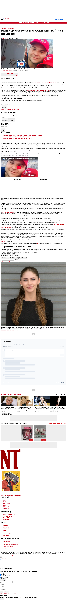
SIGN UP (4, 107)
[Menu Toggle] (2, 19)
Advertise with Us (7, 516)
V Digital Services (7, 548)
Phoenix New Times (8, 546)
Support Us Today (5, 261)
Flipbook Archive (7, 533)
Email (2, 104)
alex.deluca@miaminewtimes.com (9, 330)
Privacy (17, 109)
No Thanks (3, 580)
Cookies (10, 551)
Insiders (3, 574)
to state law (41, 145)
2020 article (11, 202)
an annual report (48, 209)
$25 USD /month (14, 257)
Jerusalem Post (23, 231)
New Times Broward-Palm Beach (11, 544)
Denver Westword (7, 543)
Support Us (59, 19)
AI (18, 551)
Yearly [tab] (13, 253)
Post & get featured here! (57, 423)
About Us (5, 525)
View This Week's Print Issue (8, 493)
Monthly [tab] (9, 253)
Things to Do (4, 573)
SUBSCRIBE (5, 120)
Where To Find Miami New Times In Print (11, 495)
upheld (38, 243)
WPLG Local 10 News (6, 70)
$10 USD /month (5, 257)
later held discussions (6, 227)
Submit (6, 591)
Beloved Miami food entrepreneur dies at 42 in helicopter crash (33, 22)
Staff (4, 530)
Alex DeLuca (5, 38)
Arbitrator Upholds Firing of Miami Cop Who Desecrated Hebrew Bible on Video (22, 135)
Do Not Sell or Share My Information (10, 555)
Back (2, 591)
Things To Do (6, 507)
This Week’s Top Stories (6, 575)
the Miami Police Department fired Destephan (38, 90)
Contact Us (6, 527)
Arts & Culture (6, 503)
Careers (5, 532)
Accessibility (15, 551)
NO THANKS (12, 120)
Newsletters (6, 508)
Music (4, 505)
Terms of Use (6, 517)
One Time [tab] (4, 253)
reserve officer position (8, 212)
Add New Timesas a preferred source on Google (10, 74)
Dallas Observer (7, 541)
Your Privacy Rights (24, 551)
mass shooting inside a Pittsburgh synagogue (44, 82)
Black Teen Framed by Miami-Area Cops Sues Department (17, 138)
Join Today (3, 578)
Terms (13, 109)
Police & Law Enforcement (7, 28)
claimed (30, 234)
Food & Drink (6, 502)
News (4, 500)
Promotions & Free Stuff (9, 514)
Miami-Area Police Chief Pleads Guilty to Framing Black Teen (18, 137)
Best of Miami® (4, 577)
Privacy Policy (6, 519)
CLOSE (3, 130)
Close (2, 599)
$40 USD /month (23, 257)
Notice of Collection (6, 109)
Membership (6, 535)
